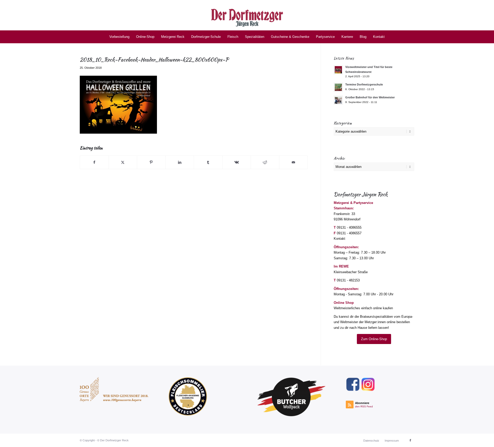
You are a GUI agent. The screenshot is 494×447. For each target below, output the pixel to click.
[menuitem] (119, 36)
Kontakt (339, 238)
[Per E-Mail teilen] (293, 162)
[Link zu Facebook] (410, 440)
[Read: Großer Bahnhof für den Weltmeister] (338, 100)
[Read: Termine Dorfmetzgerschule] (338, 87)
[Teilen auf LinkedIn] (180, 162)
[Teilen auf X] (123, 162)
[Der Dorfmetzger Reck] (247, 15)
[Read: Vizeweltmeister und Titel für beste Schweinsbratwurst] (338, 69)
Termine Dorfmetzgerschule (364, 84)
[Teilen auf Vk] (237, 162)
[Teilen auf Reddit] (265, 162)
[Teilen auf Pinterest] (151, 162)
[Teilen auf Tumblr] (208, 162)
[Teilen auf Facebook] (94, 162)
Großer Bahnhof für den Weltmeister (370, 97)
